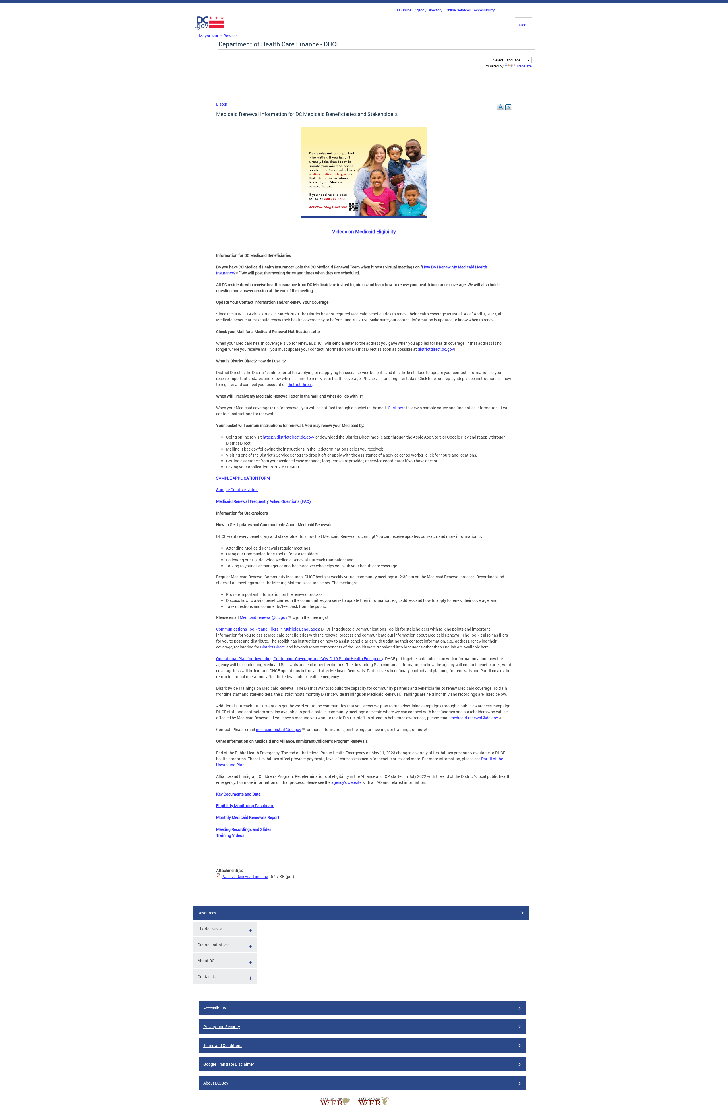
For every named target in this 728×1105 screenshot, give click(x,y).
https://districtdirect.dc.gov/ (289, 437)
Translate (524, 66)
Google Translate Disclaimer (228, 1064)
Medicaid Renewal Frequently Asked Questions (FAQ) (263, 501)
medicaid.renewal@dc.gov (474, 717)
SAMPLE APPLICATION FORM (243, 478)
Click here (396, 407)
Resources (207, 913)
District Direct (300, 384)
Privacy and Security (221, 1026)
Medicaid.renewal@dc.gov (263, 617)
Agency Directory (428, 10)
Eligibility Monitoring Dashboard (245, 805)
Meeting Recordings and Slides (243, 829)
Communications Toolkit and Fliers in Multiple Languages (267, 629)
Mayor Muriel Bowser (218, 35)
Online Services (458, 10)
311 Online (402, 10)
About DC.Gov (215, 1083)
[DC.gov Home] (209, 31)
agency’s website (346, 782)
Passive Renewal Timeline (245, 876)
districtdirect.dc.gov (436, 349)
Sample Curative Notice (237, 489)
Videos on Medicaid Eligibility (364, 231)
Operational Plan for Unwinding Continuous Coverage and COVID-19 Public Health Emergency (299, 658)
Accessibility (484, 10)
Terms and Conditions (222, 1045)
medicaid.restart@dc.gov (278, 729)
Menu (524, 25)
